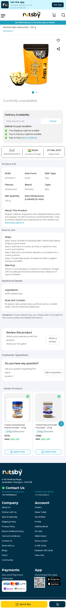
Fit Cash (38, 531)
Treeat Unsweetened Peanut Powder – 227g (15, 426)
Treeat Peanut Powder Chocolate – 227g (46, 426)
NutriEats (7, 31)
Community (7, 560)
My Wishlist (40, 517)
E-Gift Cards (40, 545)
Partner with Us (9, 512)
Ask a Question (53, 372)
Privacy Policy (8, 526)
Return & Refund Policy (13, 531)
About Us (6, 507)
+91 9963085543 (42, 495)
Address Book (41, 526)
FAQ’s (4, 555)
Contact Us (7, 541)
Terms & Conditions (11, 536)
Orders (38, 507)
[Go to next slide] (61, 423)
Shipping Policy (9, 522)
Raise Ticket (40, 512)
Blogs (4, 550)
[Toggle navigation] (3, 16)
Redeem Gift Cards (44, 550)
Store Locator (41, 541)
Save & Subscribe (9, 517)
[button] (54, 15)
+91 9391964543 (9, 495)
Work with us (8, 545)
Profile (38, 522)
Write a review (53, 340)
